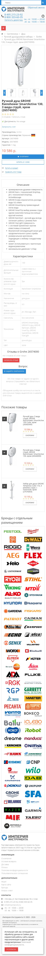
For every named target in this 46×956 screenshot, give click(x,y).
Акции (3, 881)
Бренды (4, 887)
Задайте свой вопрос (15, 371)
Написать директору (14, 20)
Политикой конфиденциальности (18, 943)
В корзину (24, 156)
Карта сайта (6, 884)
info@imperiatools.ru (12, 905)
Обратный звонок (36, 7)
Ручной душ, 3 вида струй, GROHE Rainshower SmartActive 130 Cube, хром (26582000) (33, 420)
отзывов (6, 117)
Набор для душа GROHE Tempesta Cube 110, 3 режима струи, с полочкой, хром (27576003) (33, 487)
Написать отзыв (18, 117)
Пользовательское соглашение (14, 873)
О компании (6, 858)
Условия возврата (8, 861)
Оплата (4, 867)
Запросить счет (9, 126)
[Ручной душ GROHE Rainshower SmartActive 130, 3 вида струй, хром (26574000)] (11, 93)
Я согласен (11, 949)
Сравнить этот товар (13, 172)
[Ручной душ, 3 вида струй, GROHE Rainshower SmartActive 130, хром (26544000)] (12, 456)
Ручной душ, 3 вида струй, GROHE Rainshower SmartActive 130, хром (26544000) (33, 453)
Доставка (5, 864)
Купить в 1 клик (23, 162)
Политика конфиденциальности (14, 870)
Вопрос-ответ (7, 890)
